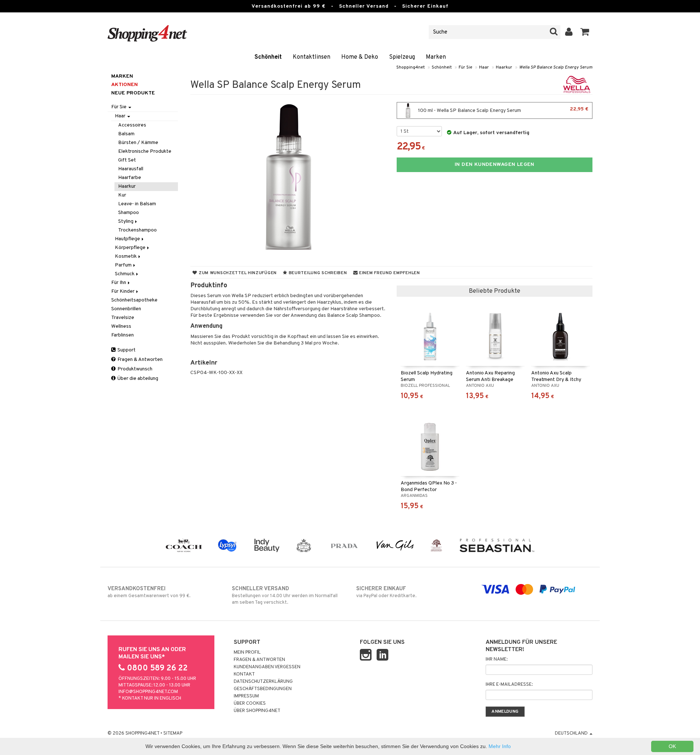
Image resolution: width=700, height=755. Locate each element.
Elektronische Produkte (144, 151)
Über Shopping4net (257, 711)
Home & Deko (359, 57)
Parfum (124, 265)
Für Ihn (119, 283)
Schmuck (125, 274)
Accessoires (132, 125)
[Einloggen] (569, 32)
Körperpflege (131, 248)
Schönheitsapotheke (134, 300)
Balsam (126, 134)
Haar (484, 67)
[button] (585, 32)
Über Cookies (250, 704)
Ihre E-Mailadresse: (509, 685)
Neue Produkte (133, 93)
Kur (122, 195)
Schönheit (268, 57)
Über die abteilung (137, 378)
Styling (126, 221)
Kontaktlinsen (311, 57)
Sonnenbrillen (126, 309)
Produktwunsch (134, 369)
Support (126, 350)
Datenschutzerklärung (263, 682)
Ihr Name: (497, 659)
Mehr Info (500, 746)
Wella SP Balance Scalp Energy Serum (555, 67)
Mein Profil (247, 652)
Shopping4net (410, 67)
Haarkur (504, 67)
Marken (436, 57)
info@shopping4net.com (148, 692)
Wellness (121, 326)
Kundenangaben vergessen (267, 667)
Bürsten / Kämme (138, 143)
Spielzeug (402, 57)
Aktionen (124, 85)
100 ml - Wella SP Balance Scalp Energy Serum (502, 110)
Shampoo (128, 213)
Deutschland (572, 733)
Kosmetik (126, 256)
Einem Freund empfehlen (389, 273)
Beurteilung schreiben (317, 273)
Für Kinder (123, 291)
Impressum (246, 696)
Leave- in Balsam (137, 204)
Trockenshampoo (137, 230)
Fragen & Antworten (139, 360)
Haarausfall (130, 169)
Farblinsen (122, 335)
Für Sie (465, 67)
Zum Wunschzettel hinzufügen (237, 273)
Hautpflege (128, 239)
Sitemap (172, 733)
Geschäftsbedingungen (263, 689)
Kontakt (244, 674)
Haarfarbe (129, 178)
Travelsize (122, 318)
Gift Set (127, 160)
